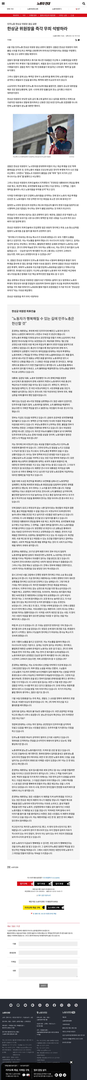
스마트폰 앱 (27, 1021)
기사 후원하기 (51, 878)
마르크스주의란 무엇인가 (68, 1031)
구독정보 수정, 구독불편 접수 (16, 1025)
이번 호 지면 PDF (17, 1017)
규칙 (38, 1030)
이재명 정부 (33, 15)
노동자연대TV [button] (57, 9)
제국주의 (16, 15)
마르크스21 (52, 1024)
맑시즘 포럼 (40, 1026)
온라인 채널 (20, 1021)
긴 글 (72, 15)
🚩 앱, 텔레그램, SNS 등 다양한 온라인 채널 (43, 914)
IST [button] (78, 9)
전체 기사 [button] (10, 9)
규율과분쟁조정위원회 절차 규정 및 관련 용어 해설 (48, 1033)
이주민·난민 (63, 15)
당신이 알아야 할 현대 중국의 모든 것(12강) (73, 1035)
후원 (9, 1021)
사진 (32, 1017)
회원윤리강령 (43, 1030)
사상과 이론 (40, 1024)
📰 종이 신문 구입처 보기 (43, 895)
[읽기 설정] (76, 40)
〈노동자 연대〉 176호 (58, 36)
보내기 (43, 985)
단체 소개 (39, 1017)
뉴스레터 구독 (53, 907)
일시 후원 (59, 883)
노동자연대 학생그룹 (42, 1020)
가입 (44, 1017)
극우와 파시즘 (66, 1024)
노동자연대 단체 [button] (32, 9)
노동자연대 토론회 (67, 1021)
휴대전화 (13, 953)
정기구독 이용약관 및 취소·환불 (10, 1032)
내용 (14, 970)
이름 (14, 944)
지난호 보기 (26, 1017)
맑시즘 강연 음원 (66, 1042)
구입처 (13, 1021)
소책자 (46, 1024)
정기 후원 (41, 883)
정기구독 (23, 883)
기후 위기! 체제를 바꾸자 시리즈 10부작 (72, 1039)
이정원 (9, 40)
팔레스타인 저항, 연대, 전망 (69, 1028)
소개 (3, 1017)
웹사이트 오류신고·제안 (8, 1028)
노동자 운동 (14, 867)
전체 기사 (8, 1017)
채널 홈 (64, 1017)
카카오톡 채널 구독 (32, 907)
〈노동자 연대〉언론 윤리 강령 (9, 1034)
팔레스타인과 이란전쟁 (47, 15)
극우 (24, 15)
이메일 (13, 962)
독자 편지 (4, 1025)
